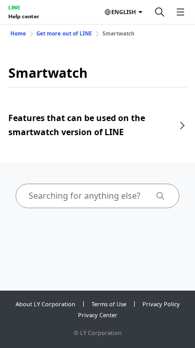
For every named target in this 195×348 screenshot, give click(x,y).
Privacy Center (98, 315)
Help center (23, 16)
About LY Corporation (45, 304)
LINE (14, 7)
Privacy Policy (161, 304)
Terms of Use (109, 304)
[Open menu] (180, 12)
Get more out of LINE (64, 33)
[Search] (159, 12)
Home (18, 33)
